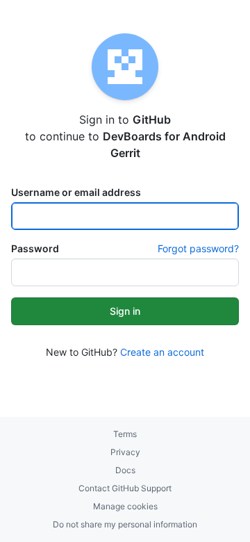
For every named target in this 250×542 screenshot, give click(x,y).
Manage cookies (125, 506)
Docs (125, 470)
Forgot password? (198, 248)
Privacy (125, 452)
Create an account (162, 352)
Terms (125, 434)
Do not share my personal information (125, 524)
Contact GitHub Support (125, 488)
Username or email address (76, 192)
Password (35, 248)
